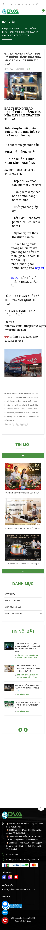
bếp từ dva (13, 401)
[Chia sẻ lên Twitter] (17, 424)
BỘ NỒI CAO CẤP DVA (13, 614)
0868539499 (17, 393)
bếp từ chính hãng (14, 397)
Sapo (28, 921)
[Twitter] (11, 4)
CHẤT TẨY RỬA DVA (12, 607)
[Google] (15, 4)
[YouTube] (26, 4)
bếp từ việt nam (11, 409)
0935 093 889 (12, 854)
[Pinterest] (19, 4)
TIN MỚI (22, 444)
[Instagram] (22, 4)
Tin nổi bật (23, 631)
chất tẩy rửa (20, 413)
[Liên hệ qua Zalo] (5, 913)
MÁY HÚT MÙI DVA (12, 601)
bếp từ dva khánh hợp (27, 401)
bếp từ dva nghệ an (12, 405)
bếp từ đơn (32, 409)
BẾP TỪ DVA (9, 594)
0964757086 (29, 393)
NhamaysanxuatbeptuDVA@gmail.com (22, 859)
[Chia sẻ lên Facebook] (13, 424)
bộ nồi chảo (9, 413)
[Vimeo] (29, 4)
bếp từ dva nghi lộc (30, 405)
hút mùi (18, 416)
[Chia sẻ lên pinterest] (22, 424)
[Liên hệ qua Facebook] (5, 904)
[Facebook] (8, 4)
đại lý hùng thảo (29, 416)
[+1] (26, 424)
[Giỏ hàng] (42, 12)
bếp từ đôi (22, 409)
